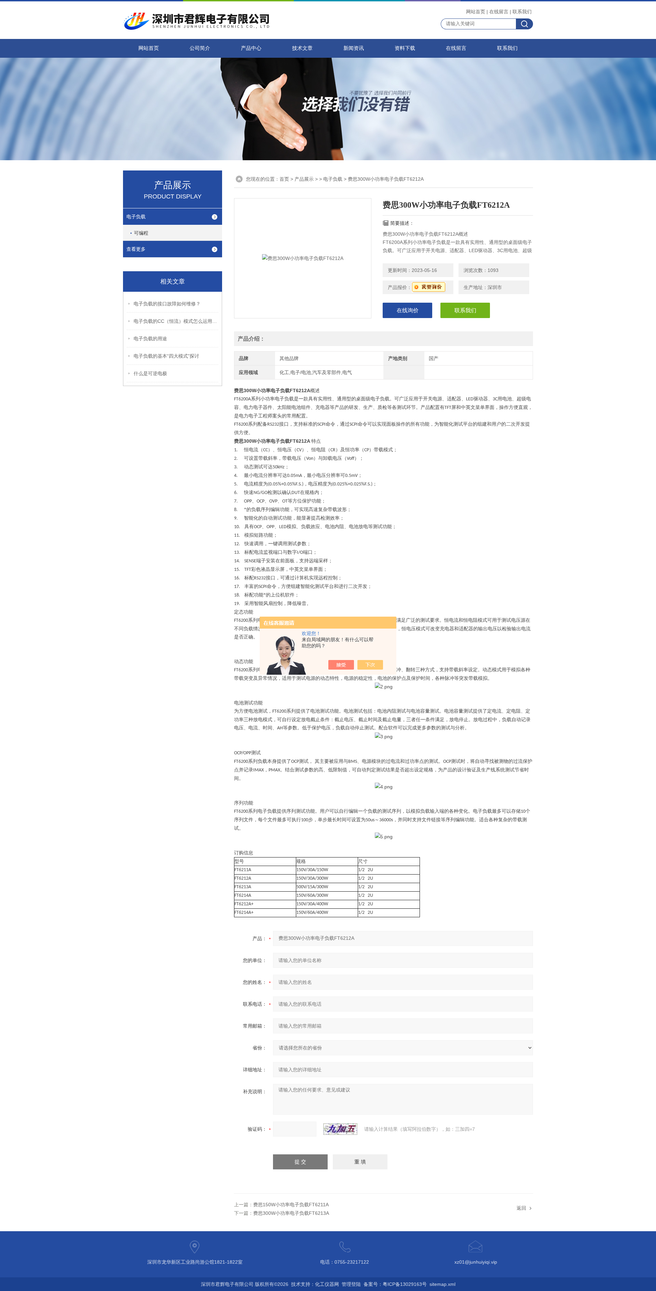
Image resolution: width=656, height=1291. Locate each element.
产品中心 (251, 48)
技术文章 (302, 48)
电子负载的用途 (150, 338)
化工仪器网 (327, 1284)
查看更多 (136, 249)
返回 (521, 1208)
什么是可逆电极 (150, 373)
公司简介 (200, 48)
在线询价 (408, 310)
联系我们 (522, 11)
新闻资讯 (353, 48)
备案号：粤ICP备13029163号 (395, 1284)
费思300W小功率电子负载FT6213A (291, 1213)
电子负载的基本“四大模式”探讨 (166, 356)
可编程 (141, 233)
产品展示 (304, 179)
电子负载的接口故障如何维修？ (167, 303)
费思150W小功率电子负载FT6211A (291, 1204)
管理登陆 (351, 1284)
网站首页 (475, 11)
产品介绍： (251, 339)
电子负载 (136, 216)
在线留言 (498, 11)
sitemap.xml (442, 1284)
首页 (284, 179)
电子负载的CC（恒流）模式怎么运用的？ (176, 321)
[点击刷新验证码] (340, 1129)
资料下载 (405, 48)
